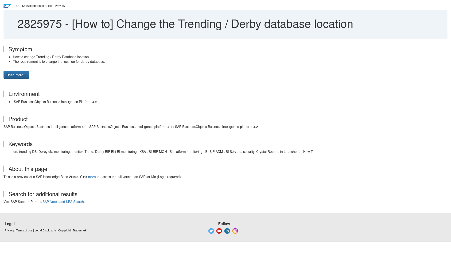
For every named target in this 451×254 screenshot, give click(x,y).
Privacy (9, 230)
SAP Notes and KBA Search (63, 201)
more (92, 176)
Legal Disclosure (45, 230)
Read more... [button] (16, 74)
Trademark (79, 230)
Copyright (64, 230)
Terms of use (24, 230)
